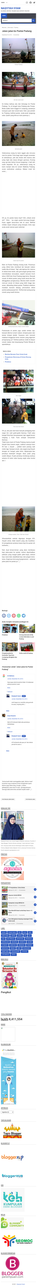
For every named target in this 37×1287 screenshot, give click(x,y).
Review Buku (26, 948)
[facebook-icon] (30, 2)
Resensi (13, 948)
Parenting (13, 945)
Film (3, 938)
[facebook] (4, 616)
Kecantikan (20, 938)
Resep (19, 948)
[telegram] (24, 616)
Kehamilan (29, 938)
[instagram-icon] (27, 2)
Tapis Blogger (15, 951)
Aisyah (4, 932)
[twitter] (9, 616)
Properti (29, 945)
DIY (25, 935)
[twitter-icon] (34, 2)
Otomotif (4, 945)
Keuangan (14, 942)
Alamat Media (12, 932)
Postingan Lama (30, 799)
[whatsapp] (19, 616)
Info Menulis (10, 938)
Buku (30, 932)
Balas (8, 687)
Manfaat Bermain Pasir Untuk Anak (16, 354)
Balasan (10, 691)
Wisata (14, 954)
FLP (30, 935)
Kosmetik (22, 942)
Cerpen (13, 935)
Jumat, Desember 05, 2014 (15, 679)
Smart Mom (5, 951)
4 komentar (16, 35)
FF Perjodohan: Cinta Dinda (16, 887)
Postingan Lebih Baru (8, 799)
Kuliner (30, 942)
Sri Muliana (10, 676)
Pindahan (8, 362)
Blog (24, 932)
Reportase (5, 948)
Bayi (19, 932)
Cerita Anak (5, 935)
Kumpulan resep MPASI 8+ (16, 903)
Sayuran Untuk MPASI (14, 895)
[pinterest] (14, 616)
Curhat (20, 935)
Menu (4, 15)
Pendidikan (21, 945)
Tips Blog (24, 951)
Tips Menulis (5, 954)
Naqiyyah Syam (10, 8)
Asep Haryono (11, 716)
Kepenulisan (5, 942)
